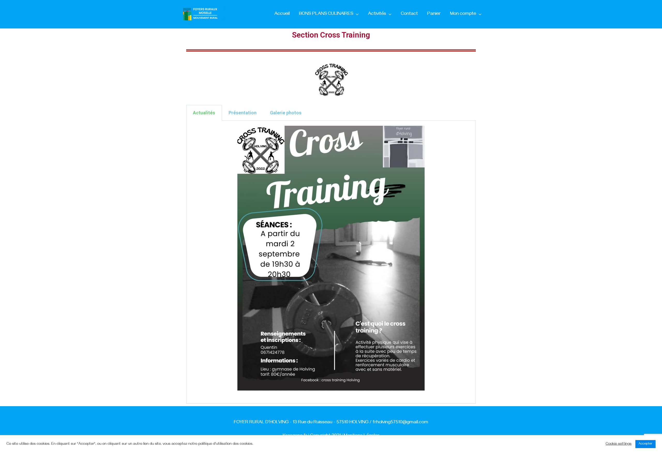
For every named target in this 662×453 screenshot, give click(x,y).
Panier (434, 14)
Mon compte (463, 14)
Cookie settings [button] (618, 444)
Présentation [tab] (243, 112)
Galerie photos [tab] (286, 112)
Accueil (282, 14)
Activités (377, 14)
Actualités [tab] (204, 112)
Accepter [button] (645, 444)
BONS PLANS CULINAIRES (326, 14)
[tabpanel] (331, 262)
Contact (409, 14)
